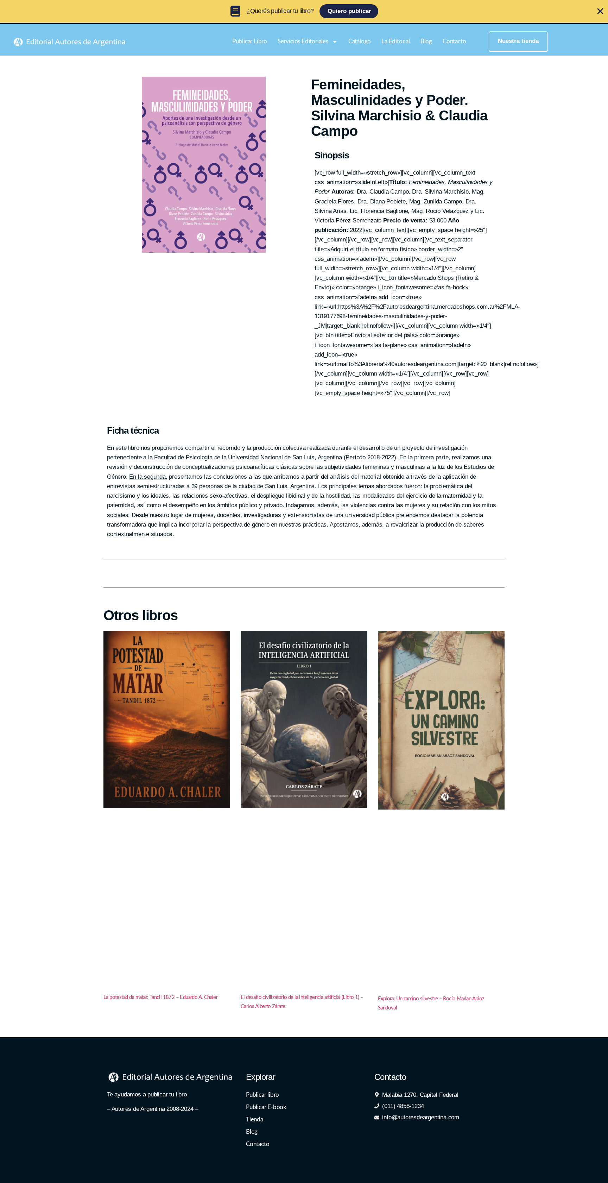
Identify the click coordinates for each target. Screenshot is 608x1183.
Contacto (454, 41)
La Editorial (395, 41)
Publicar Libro (249, 41)
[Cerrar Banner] (600, 11)
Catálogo (359, 41)
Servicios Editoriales (303, 41)
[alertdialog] (304, 11)
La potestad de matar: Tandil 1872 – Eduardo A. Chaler (160, 997)
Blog (426, 41)
